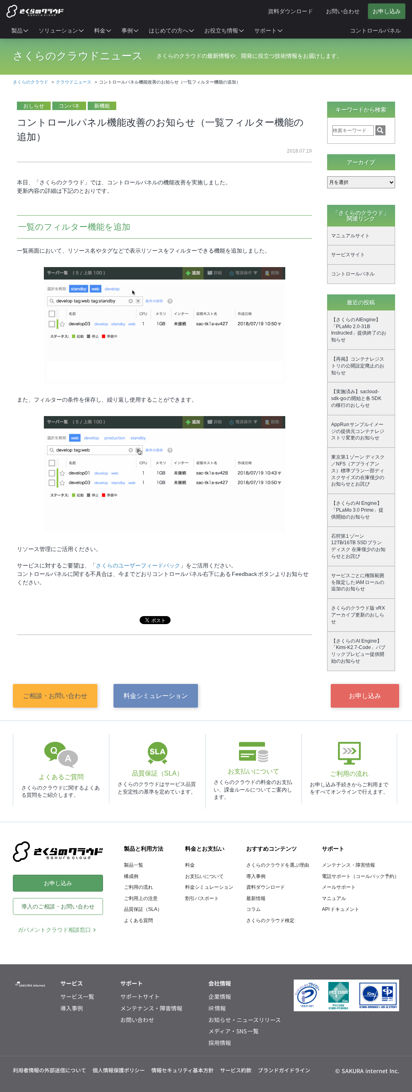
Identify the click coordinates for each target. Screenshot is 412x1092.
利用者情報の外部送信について (49, 1070)
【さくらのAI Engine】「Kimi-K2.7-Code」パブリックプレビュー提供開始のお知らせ (358, 651)
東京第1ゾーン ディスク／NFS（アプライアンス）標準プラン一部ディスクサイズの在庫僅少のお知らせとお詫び (358, 470)
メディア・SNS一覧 (233, 1031)
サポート (333, 848)
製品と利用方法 (143, 848)
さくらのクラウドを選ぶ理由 (277, 865)
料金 (190, 865)
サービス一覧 (77, 996)
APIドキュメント (340, 909)
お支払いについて (204, 876)
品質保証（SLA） (143, 909)
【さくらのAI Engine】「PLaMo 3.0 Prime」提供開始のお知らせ (357, 510)
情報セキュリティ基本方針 (182, 1070)
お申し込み (365, 695)
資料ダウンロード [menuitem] (290, 11)
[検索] (380, 130)
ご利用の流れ (138, 887)
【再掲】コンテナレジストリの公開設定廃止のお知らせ (357, 366)
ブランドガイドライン (284, 1070)
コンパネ (69, 106)
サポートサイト (140, 996)
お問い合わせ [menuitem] (343, 11)
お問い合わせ (137, 1019)
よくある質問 (138, 920)
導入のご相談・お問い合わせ (58, 906)
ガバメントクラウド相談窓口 (54, 930)
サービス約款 (235, 1070)
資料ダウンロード (265, 887)
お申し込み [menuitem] (387, 11)
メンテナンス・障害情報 (348, 865)
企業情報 (219, 996)
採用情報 (219, 1042)
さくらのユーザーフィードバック (138, 565)
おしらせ (33, 106)
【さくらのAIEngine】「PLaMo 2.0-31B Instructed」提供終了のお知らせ (358, 330)
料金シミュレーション (156, 695)
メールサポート (339, 887)
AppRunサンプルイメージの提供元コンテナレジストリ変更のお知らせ (357, 431)
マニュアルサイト (350, 236)
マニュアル (334, 898)
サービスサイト (348, 254)
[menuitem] (20, 30)
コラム (253, 909)
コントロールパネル (353, 274)
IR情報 (217, 1008)
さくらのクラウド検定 (270, 920)
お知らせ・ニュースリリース (244, 1019)
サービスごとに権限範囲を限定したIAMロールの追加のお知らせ (357, 582)
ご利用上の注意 (141, 898)
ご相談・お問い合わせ (55, 695)
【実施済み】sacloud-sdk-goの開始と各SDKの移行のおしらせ (356, 398)
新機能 (102, 106)
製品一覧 (133, 865)
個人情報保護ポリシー (119, 1070)
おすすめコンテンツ (271, 848)
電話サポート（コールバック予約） (360, 876)
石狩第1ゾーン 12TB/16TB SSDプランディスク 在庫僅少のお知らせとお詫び (358, 546)
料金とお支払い (205, 848)
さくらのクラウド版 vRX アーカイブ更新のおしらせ (358, 615)
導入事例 (256, 876)
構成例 (131, 876)
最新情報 (256, 898)
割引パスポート (202, 898)
